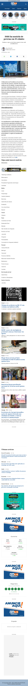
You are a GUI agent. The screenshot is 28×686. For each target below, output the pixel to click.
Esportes (19, 8)
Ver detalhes (14, 591)
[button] (10, 593)
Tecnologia (7, 8)
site (16, 157)
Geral (13, 8)
